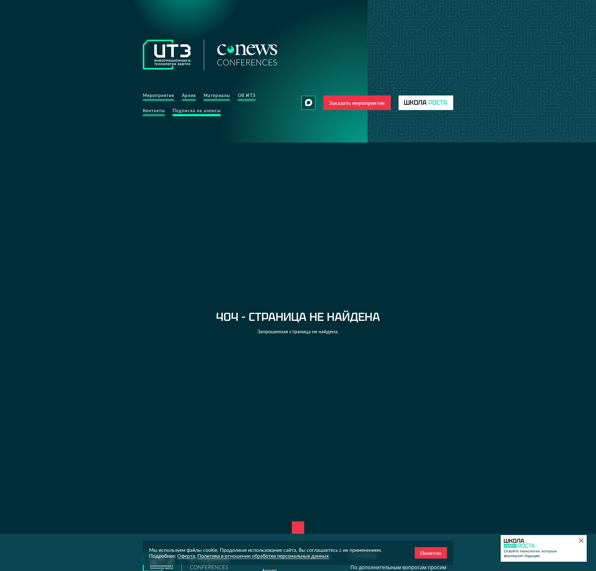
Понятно (430, 553)
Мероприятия (158, 95)
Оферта (186, 556)
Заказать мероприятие (357, 103)
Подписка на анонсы (197, 110)
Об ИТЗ (246, 95)
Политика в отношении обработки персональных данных (263, 556)
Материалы (217, 95)
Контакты (154, 110)
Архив (189, 95)
